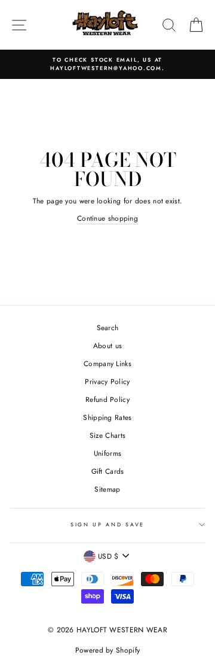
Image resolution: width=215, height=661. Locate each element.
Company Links (107, 363)
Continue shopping (107, 218)
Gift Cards (107, 471)
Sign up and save (107, 524)
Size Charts (107, 435)
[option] (107, 64)
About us (107, 345)
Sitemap (107, 489)
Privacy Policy (107, 381)
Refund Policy (107, 399)
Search (108, 327)
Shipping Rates (107, 417)
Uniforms (107, 453)
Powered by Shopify (107, 650)
